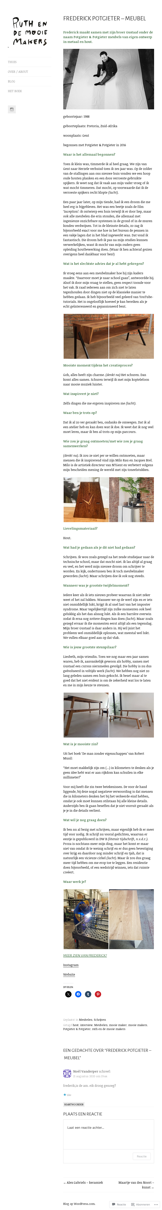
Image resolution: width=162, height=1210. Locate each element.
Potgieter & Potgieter (76, 1029)
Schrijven (100, 1020)
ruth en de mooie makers (108, 1029)
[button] (86, 336)
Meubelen (85, 1020)
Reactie (142, 1156)
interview (86, 1025)
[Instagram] (12, 109)
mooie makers (137, 1025)
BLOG (11, 81)
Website (69, 974)
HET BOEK (15, 91)
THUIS (12, 62)
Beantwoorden (73, 1104)
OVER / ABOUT (18, 71)
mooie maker (118, 1025)
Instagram (71, 965)
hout (76, 1025)
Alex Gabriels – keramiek (85, 1182)
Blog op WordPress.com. (79, 1204)
